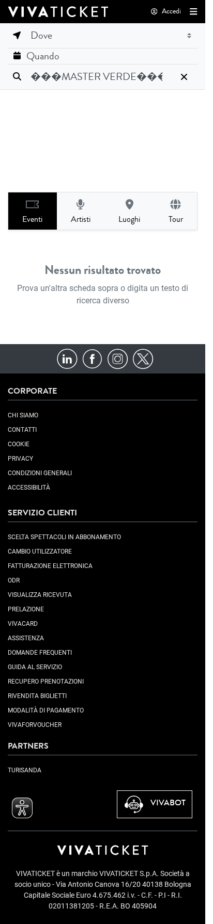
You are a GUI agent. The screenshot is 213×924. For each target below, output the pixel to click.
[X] (143, 358)
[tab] (32, 211)
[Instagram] (117, 358)
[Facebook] (92, 358)
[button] (191, 11)
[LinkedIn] (67, 358)
